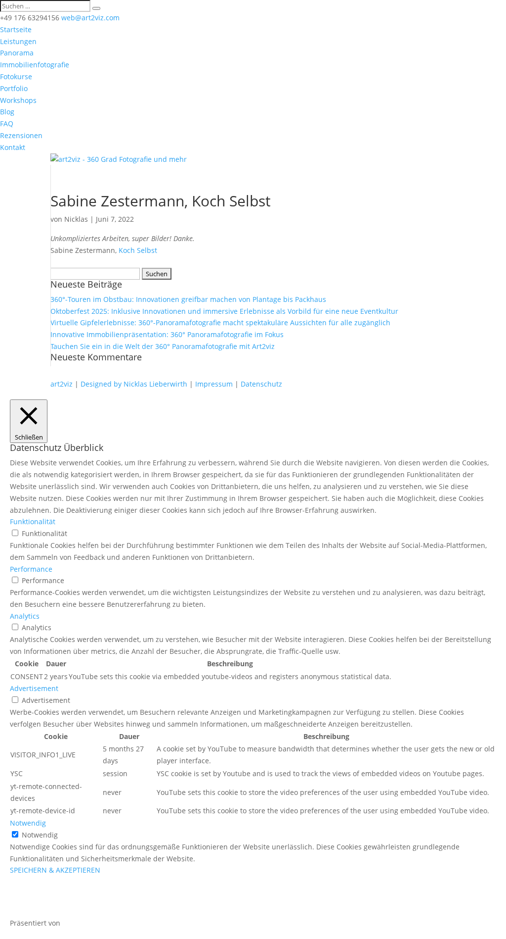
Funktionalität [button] (32, 521)
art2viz (61, 384)
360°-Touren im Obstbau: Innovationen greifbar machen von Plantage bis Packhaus (188, 299)
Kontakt (12, 147)
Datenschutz (261, 384)
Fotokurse (16, 76)
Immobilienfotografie (34, 64)
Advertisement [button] (34, 688)
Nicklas (76, 219)
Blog (7, 111)
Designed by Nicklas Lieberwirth (134, 384)
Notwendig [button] (28, 823)
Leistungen (18, 41)
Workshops (18, 100)
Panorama (17, 52)
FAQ (6, 123)
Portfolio (14, 88)
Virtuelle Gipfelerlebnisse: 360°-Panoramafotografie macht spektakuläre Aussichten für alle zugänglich (220, 322)
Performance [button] (31, 569)
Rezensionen (21, 135)
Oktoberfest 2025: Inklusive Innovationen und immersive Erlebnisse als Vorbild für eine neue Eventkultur (224, 311)
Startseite (16, 29)
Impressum (214, 384)
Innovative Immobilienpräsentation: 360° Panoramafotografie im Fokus (167, 334)
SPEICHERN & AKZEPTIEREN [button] (55, 870)
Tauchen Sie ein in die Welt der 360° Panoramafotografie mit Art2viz (162, 346)
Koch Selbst (138, 250)
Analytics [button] (25, 616)
